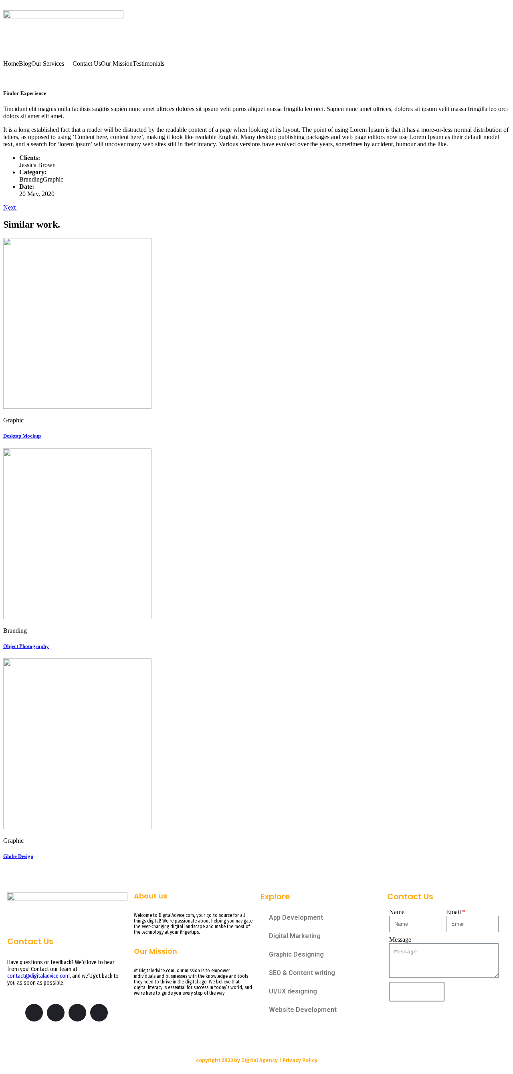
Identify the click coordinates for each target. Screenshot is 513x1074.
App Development (296, 917)
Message (400, 939)
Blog (25, 64)
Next (10, 207)
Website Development (303, 1009)
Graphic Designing (296, 954)
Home (11, 64)
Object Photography (26, 646)
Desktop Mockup (22, 436)
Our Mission (117, 64)
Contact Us (87, 64)
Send (417, 991)
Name (396, 911)
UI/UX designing (293, 991)
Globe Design (18, 856)
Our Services (47, 64)
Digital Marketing (295, 936)
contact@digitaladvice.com (38, 976)
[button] (52, 64)
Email (453, 911)
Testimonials (148, 64)
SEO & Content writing (302, 973)
